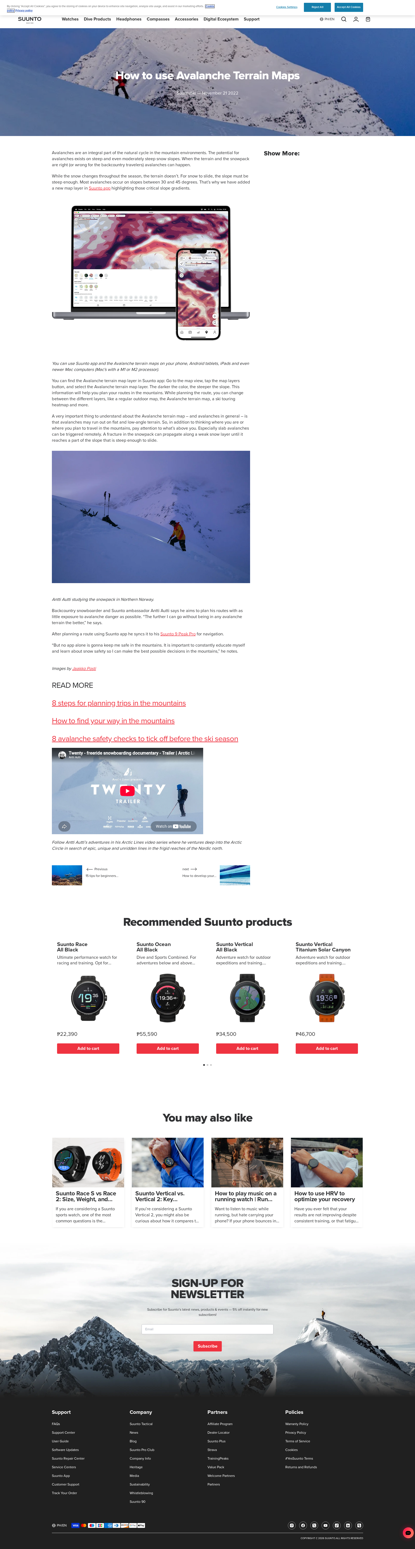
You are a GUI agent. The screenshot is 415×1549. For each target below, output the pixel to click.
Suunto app (99, 188)
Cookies (291, 1450)
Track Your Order (64, 1493)
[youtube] (325, 1525)
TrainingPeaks (218, 1458)
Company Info (140, 1458)
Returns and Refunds (301, 1467)
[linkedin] (348, 1525)
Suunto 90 (137, 1501)
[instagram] (292, 1525)
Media (134, 1476)
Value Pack (216, 1467)
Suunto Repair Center (68, 1458)
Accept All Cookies (349, 7)
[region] (207, 7)
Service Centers (64, 1467)
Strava (212, 1450)
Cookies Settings (286, 7)
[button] (204, 1065)
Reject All (317, 7)
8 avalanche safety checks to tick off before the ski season (145, 739)
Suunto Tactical (141, 1424)
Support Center (63, 1432)
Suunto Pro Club (142, 1450)
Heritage (136, 1467)
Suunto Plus (216, 1441)
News (134, 1432)
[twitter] (314, 1525)
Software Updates (65, 1450)
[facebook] (303, 1525)
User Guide (60, 1441)
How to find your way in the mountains (113, 721)
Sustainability (140, 1484)
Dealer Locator (219, 1432)
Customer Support (65, 1484)
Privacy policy (24, 10)
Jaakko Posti (84, 668)
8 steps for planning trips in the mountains (119, 703)
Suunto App (61, 1476)
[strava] (359, 1525)
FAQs (56, 1424)
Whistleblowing (141, 1493)
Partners (214, 1484)
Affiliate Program (220, 1424)
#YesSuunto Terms (299, 1458)
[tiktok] (337, 1525)
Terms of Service (297, 1441)
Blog (133, 1441)
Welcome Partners (221, 1476)
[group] (88, 1182)
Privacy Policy (295, 1432)
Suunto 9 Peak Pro (178, 634)
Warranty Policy (296, 1424)
